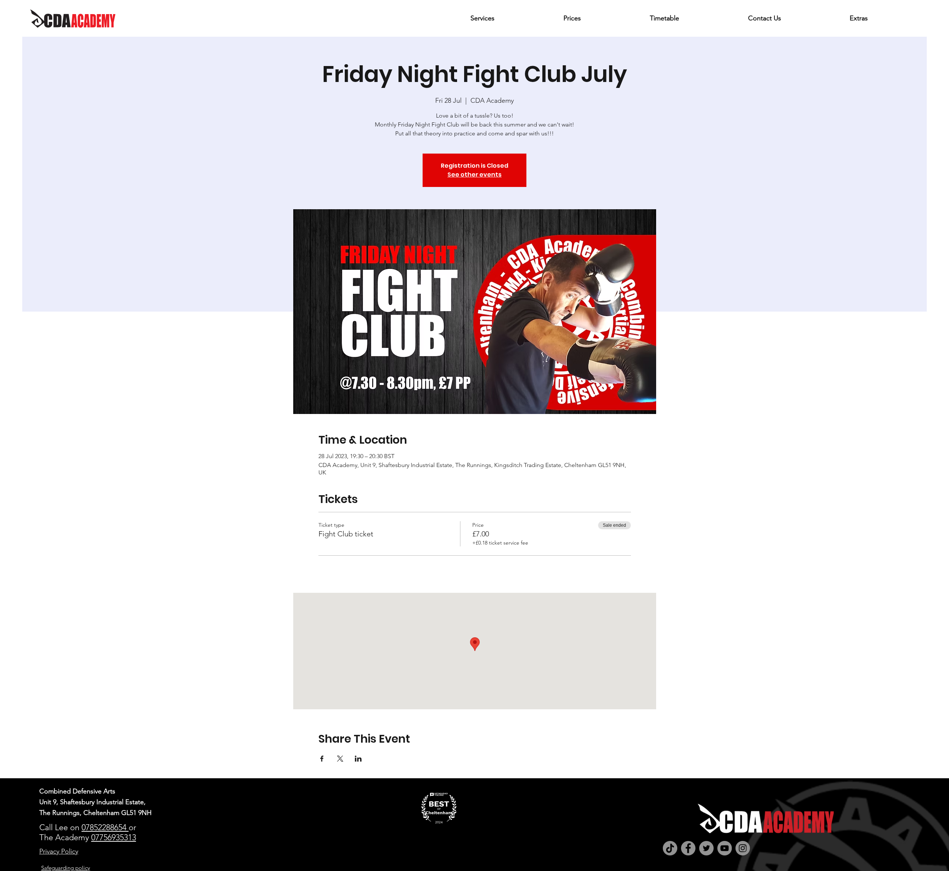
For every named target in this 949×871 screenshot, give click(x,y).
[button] (511, 18)
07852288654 (105, 827)
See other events (474, 174)
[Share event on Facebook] (321, 759)
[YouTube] (724, 848)
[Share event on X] (340, 759)
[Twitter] (706, 848)
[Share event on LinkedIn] (358, 759)
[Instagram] (742, 848)
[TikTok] (670, 848)
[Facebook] (688, 848)
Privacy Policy (58, 851)
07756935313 (113, 837)
